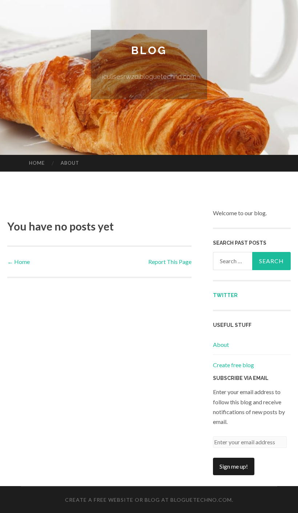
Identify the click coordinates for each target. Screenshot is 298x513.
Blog (149, 50)
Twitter (225, 295)
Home (37, 163)
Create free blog (233, 364)
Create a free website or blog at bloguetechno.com (148, 500)
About (70, 163)
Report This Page (170, 261)
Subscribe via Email (241, 378)
